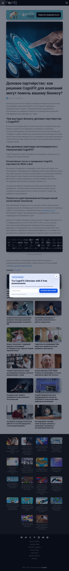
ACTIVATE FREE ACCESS (48, 290)
